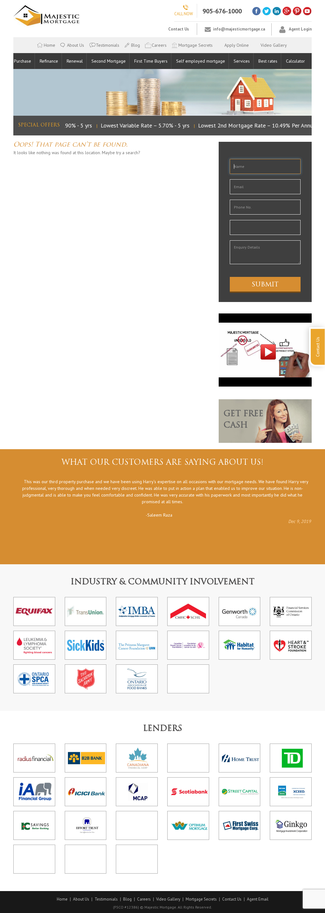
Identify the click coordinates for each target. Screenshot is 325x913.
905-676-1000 (222, 11)
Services (242, 61)
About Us (75, 45)
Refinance (49, 61)
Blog (135, 45)
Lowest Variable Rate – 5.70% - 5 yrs (139, 125)
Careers (159, 45)
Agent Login (300, 29)
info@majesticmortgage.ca (239, 29)
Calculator (295, 61)
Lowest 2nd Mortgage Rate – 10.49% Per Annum (252, 125)
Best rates (267, 61)
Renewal (75, 61)
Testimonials (107, 45)
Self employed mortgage (200, 61)
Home (49, 45)
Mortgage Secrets (195, 45)
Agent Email (258, 899)
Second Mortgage (108, 61)
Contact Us (178, 29)
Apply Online (236, 45)
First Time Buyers (151, 61)
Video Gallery (274, 45)
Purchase (22, 61)
